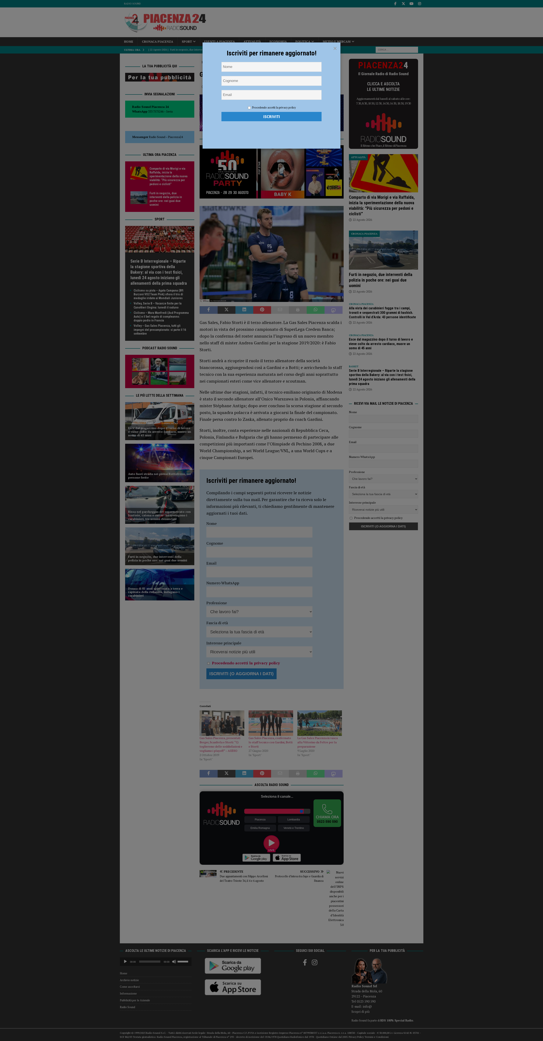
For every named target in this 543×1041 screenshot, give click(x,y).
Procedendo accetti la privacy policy (274, 107)
